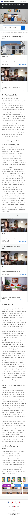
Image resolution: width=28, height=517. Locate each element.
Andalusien (19, 4)
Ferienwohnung (12, 4)
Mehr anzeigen (22, 64)
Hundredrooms (5, 4)
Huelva (23, 4)
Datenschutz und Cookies (14, 514)
